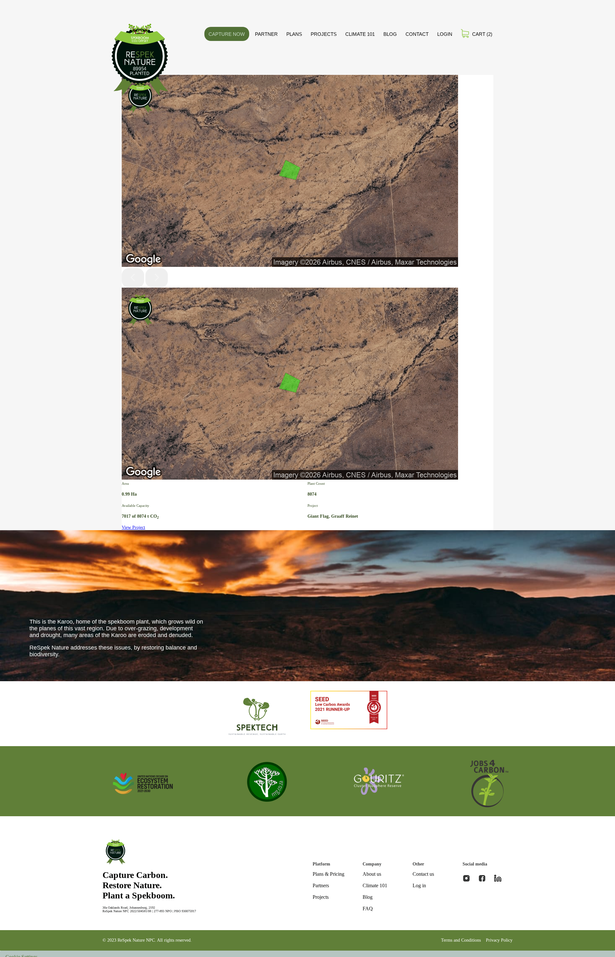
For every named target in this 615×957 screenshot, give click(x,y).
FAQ (368, 908)
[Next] (156, 278)
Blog (368, 897)
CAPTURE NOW (227, 34)
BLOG (390, 34)
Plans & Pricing (328, 874)
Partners (321, 885)
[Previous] (133, 278)
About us (372, 874)
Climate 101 (375, 885)
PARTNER (266, 34)
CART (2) (482, 34)
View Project (133, 527)
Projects (321, 897)
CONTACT (417, 34)
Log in (419, 885)
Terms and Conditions (461, 940)
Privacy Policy (499, 940)
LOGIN (444, 34)
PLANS (294, 34)
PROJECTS (324, 34)
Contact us (423, 874)
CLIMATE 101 (360, 34)
